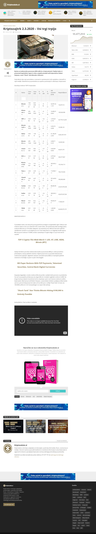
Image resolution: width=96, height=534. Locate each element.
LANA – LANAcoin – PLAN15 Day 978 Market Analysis (42, 13)
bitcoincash (76, 492)
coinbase (79, 497)
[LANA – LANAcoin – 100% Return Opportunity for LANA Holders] (4, 13)
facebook (82, 502)
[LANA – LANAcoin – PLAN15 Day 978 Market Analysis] (35, 12)
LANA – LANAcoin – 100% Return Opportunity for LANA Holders (12, 13)
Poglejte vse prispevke (62, 440)
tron (74, 528)
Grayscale (84, 505)
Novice (10, 25)
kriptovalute (83, 510)
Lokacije (43, 20)
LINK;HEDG (39, 396)
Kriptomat (75, 510)
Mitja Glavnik (85, 517)
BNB (81, 494)
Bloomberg (75, 494)
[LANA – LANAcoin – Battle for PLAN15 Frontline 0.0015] (19, 12)
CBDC (74, 497)
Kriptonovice (14, 422)
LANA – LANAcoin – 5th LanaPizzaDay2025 (57, 13)
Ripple (74, 525)
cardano (86, 494)
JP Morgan (83, 507)
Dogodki (36, 20)
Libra (74, 515)
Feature (88, 502)
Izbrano (5, 25)
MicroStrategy (86, 515)
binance (84, 489)
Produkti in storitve (54, 20)
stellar (83, 525)
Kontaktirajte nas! (9, 504)
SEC (79, 525)
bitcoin (22, 396)
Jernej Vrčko (76, 507)
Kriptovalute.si (17, 32)
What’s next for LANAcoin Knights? (13, 427)
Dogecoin (75, 500)
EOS (87, 500)
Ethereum (28, 396)
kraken (89, 507)
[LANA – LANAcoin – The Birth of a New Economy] (65, 12)
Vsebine (22, 20)
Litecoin (79, 515)
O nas (64, 20)
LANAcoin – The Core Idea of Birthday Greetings (35, 427)
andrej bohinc (76, 489)
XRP (81, 528)
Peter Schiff (81, 523)
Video (14, 25)
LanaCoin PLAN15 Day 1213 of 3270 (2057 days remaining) (58, 426)
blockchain (83, 492)
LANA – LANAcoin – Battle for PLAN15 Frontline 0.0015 (27, 13)
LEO (34, 396)
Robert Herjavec (48, 396)
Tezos (87, 525)
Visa (78, 528)
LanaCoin (87, 512)
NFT (79, 520)
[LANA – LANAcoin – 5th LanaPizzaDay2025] (50, 12)
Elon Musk (81, 500)
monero (75, 520)
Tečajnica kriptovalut (10, 20)
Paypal (74, 523)
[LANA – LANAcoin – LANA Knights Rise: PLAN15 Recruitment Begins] (80, 13)
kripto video (76, 512)
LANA (82, 512)
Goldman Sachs (77, 505)
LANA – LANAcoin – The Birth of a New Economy (72, 13)
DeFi (85, 497)
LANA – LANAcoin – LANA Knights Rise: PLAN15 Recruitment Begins (88, 13)
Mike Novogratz (77, 517)
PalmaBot (84, 520)
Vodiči (29, 20)
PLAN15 (87, 523)
